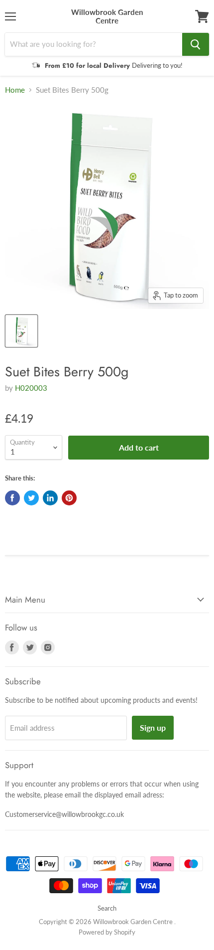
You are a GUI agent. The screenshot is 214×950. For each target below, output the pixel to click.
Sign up (153, 727)
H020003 (31, 387)
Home (15, 90)
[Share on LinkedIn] (50, 497)
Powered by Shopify (107, 932)
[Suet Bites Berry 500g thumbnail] (21, 331)
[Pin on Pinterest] (69, 497)
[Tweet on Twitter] (31, 497)
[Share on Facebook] (12, 497)
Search (107, 908)
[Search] (195, 44)
